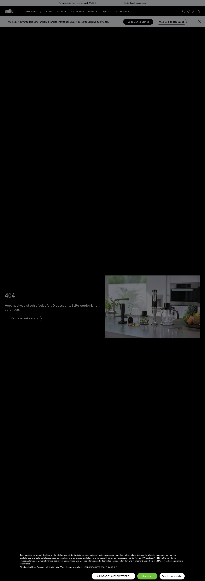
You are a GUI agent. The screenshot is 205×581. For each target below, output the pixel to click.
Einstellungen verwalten (172, 576)
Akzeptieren (147, 576)
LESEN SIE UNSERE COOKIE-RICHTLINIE (100, 567)
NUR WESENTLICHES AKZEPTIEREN (113, 576)
